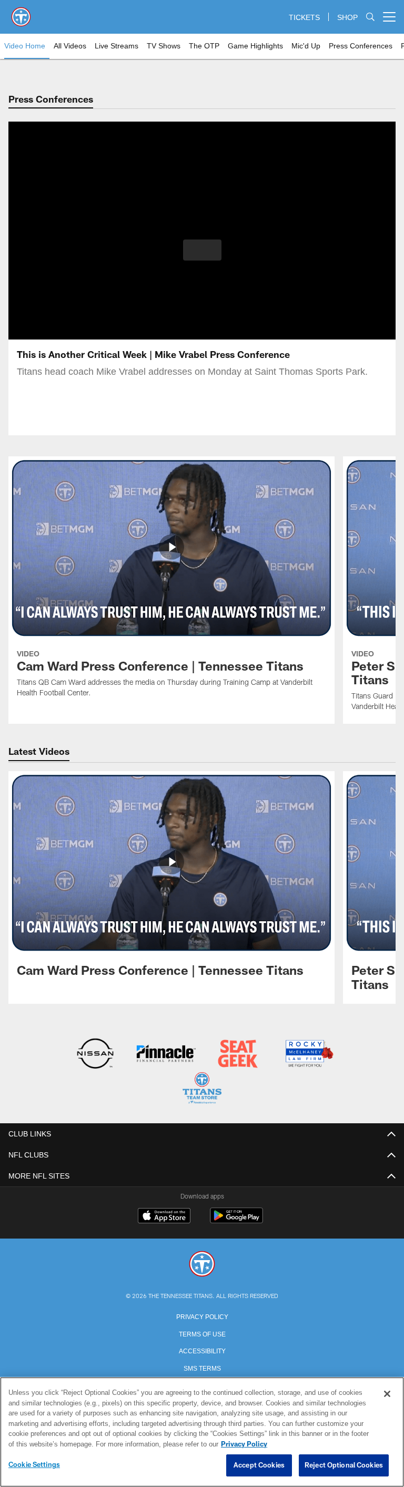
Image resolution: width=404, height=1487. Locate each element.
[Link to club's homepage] (21, 12)
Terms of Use (202, 1332)
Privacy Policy (202, 1315)
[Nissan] (94, 1054)
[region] (202, 1432)
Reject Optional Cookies (344, 1465)
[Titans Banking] (166, 1054)
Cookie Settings (34, 1465)
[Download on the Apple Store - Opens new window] (164, 1216)
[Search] (370, 17)
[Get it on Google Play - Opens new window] (236, 1220)
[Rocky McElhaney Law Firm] (308, 1054)
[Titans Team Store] (201, 1089)
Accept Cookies (259, 1465)
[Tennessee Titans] (202, 1263)
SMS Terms (202, 1366)
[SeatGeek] (237, 1054)
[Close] (387, 1394)
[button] (202, 250)
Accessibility (202, 1349)
